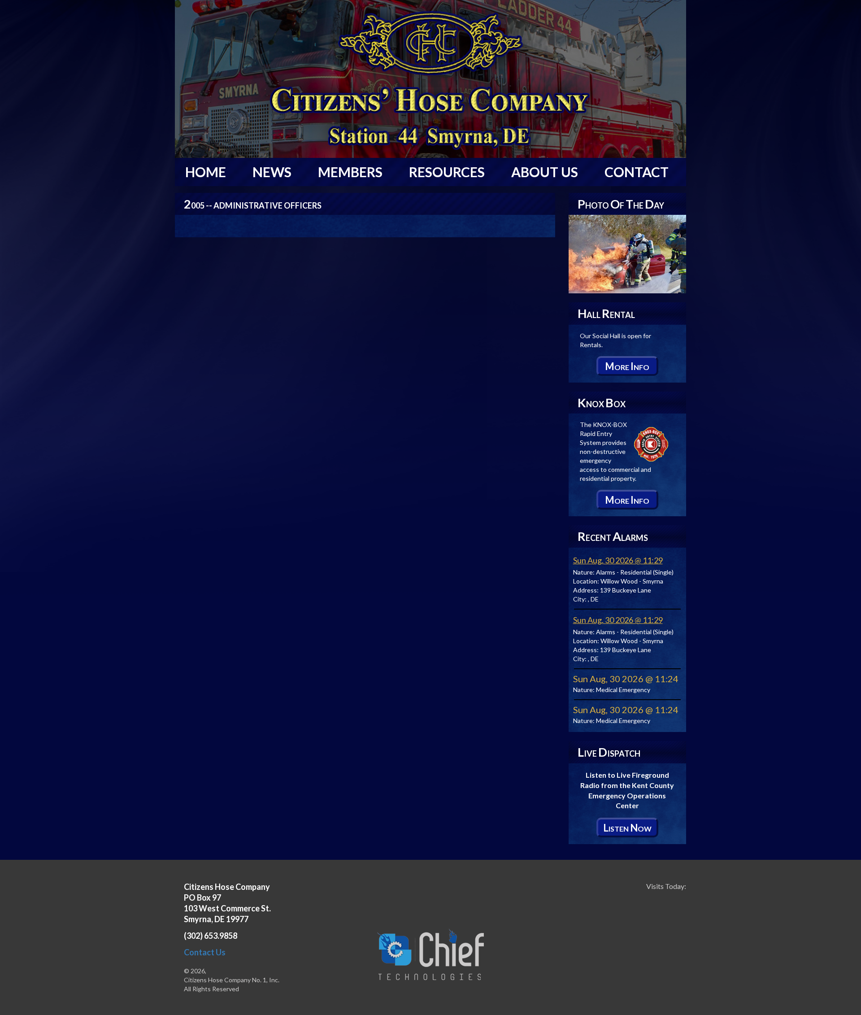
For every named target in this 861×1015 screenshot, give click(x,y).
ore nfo (627, 366)
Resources (447, 172)
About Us (544, 172)
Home (205, 172)
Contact (636, 172)
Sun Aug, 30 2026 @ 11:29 (618, 560)
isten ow (627, 828)
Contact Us (205, 952)
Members (350, 172)
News (271, 172)
